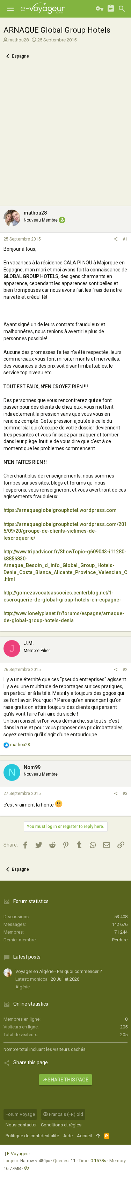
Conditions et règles (61, 1124)
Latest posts (27, 957)
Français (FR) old (65, 1114)
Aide (68, 1135)
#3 (125, 793)
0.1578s (98, 1160)
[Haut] (98, 1136)
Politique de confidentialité (32, 1135)
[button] (10, 9)
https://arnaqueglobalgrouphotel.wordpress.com (60, 510)
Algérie (22, 986)
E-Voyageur (18, 1153)
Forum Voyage (20, 1114)
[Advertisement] (65, 137)
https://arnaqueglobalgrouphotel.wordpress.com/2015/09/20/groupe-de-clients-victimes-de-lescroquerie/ (65, 531)
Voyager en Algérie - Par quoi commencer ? (58, 971)
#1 (125, 239)
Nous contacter (21, 1124)
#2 (125, 669)
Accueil (84, 1135)
